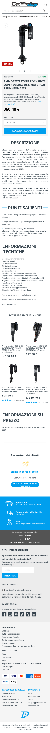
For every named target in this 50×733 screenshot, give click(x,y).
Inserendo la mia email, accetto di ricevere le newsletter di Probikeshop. (25, 563)
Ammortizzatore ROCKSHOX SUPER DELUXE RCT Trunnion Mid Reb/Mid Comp (13, 389)
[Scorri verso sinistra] (19, 71)
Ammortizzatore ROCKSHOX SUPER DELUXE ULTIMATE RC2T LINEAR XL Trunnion (36, 348)
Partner (20, 730)
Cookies (29, 730)
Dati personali (38, 727)
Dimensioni (8, 117)
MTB (30, 693)
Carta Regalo (7, 666)
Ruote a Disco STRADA (12, 702)
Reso (4, 660)
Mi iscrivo (10, 576)
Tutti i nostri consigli (11, 634)
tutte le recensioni (20, 542)
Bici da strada (34, 696)
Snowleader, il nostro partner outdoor (18, 646)
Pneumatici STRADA (11, 705)
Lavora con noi (8, 643)
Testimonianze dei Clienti (13, 640)
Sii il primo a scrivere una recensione (25, 484)
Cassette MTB (8, 693)
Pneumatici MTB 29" (11, 699)
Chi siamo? (6, 631)
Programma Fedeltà (10, 637)
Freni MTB (6, 696)
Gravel (30, 699)
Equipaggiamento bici (37, 702)
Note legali (25, 725)
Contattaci (6, 669)
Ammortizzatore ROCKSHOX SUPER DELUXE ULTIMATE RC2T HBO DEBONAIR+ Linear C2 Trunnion (37, 390)
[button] (3, 5)
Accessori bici (33, 705)
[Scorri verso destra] (31, 71)
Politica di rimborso (22, 727)
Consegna (6, 657)
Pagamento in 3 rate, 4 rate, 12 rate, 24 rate (21, 663)
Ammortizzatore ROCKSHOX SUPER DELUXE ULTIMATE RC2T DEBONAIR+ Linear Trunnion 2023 (12, 349)
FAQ (4, 654)
